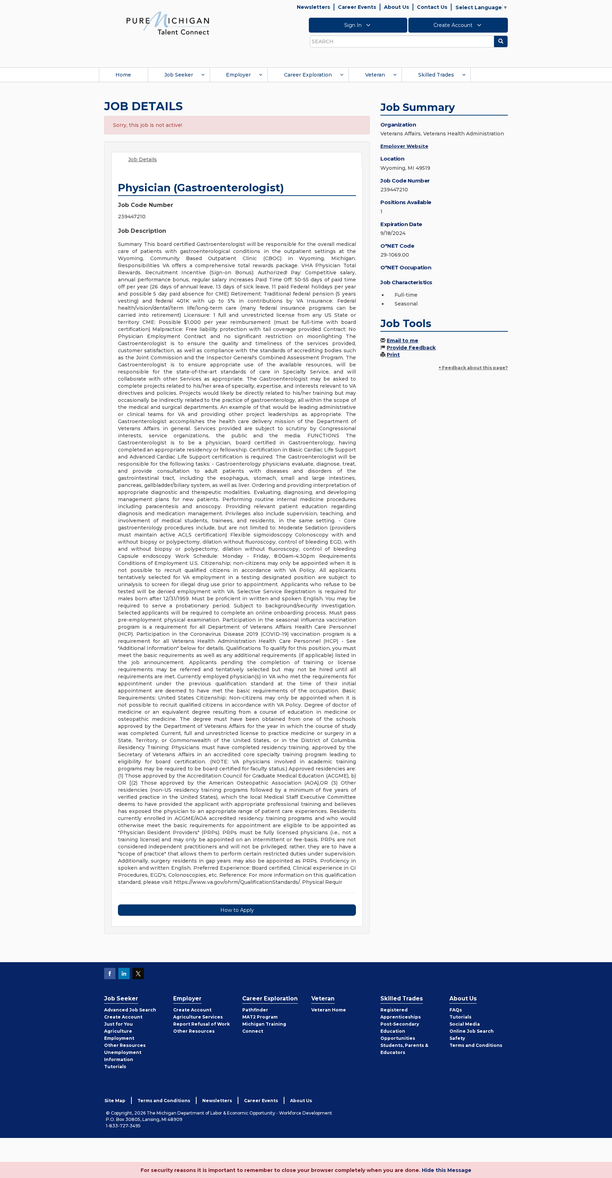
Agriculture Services (198, 1017)
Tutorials (115, 1066)
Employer (238, 75)
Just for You (118, 1024)
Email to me (402, 340)
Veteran (375, 75)
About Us (396, 7)
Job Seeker (178, 75)
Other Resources (125, 1045)
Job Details (142, 159)
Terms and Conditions (475, 1045)
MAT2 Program (260, 1017)
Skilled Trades (436, 75)
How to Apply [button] (237, 910)
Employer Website (404, 146)
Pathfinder (255, 1009)
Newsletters (313, 7)
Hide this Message (446, 1170)
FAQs (455, 1009)
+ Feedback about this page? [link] (473, 367)
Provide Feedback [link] (411, 347)
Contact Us (432, 7)
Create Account (454, 25)
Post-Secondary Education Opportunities (399, 1031)
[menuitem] (123, 75)
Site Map (114, 1100)
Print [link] (393, 355)
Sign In (353, 25)
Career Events (357, 7)
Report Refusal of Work (201, 1024)
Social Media (464, 1024)
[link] (167, 22)
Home (123, 75)
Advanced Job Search (130, 1009)
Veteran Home (328, 1009)
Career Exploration (308, 75)
